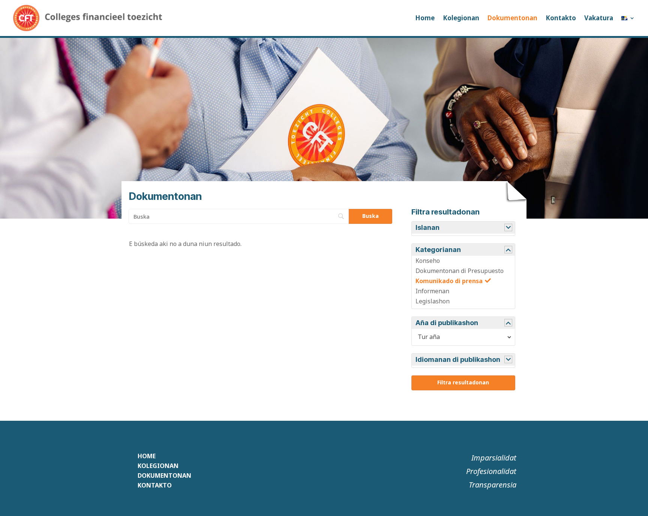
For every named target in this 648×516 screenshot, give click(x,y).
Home (425, 18)
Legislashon (433, 301)
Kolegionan (461, 18)
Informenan (432, 291)
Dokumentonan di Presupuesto (460, 271)
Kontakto (561, 18)
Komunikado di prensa (449, 281)
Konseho (428, 260)
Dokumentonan (512, 18)
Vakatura (598, 18)
